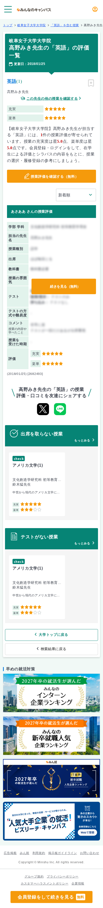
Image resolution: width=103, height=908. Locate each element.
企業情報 (78, 883)
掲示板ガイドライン (62, 853)
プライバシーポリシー (62, 876)
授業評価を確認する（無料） (54, 176)
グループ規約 (34, 876)
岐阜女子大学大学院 (31, 25)
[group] (37, 484)
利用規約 (38, 853)
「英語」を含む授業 (64, 25)
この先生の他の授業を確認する (52, 98)
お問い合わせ (89, 853)
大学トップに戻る (53, 635)
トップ (7, 25)
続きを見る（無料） (65, 286)
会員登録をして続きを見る (51, 897)
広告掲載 (10, 853)
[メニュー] (8, 9)
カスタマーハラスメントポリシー (44, 883)
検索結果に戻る (53, 649)
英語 (11, 81)
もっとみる (82, 440)
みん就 (24, 853)
